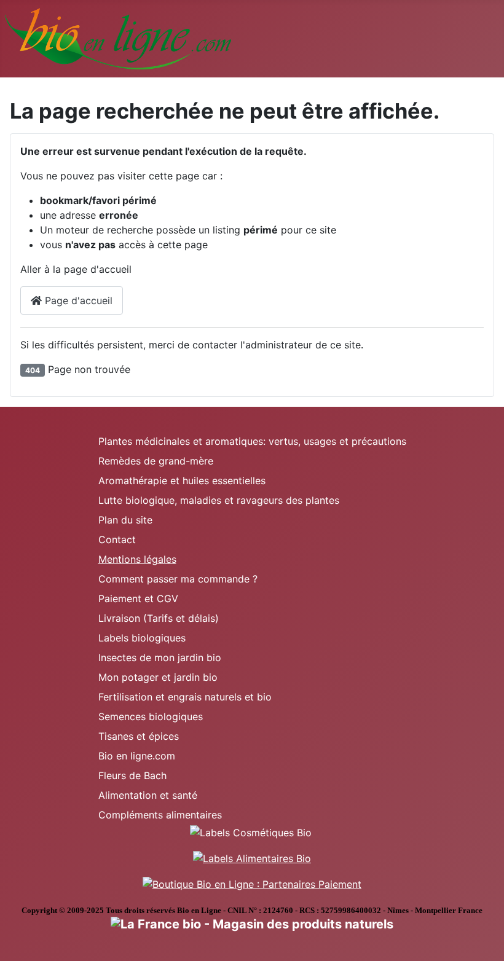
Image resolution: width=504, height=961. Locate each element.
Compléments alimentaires (160, 815)
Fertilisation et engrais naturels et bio (185, 697)
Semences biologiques (150, 716)
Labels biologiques (142, 638)
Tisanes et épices (138, 736)
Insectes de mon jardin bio (159, 657)
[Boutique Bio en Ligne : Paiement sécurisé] (252, 883)
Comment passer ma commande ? (178, 579)
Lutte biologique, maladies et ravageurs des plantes (218, 500)
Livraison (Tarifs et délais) (158, 618)
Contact (117, 539)
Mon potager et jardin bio (158, 677)
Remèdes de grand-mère (155, 461)
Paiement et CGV (138, 598)
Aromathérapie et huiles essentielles (182, 480)
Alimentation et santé (147, 795)
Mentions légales (137, 559)
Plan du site (125, 520)
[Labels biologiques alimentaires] (252, 857)
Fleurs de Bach (132, 775)
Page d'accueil (77, 300)
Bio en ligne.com (136, 756)
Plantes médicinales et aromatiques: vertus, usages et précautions (252, 441)
